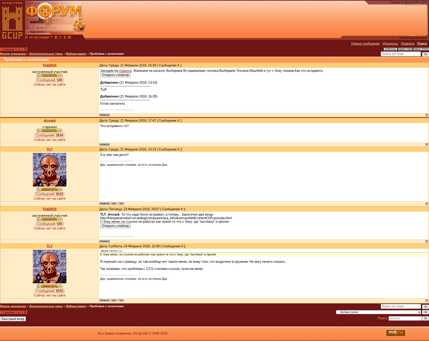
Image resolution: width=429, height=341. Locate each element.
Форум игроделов (13, 53)
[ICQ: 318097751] (121, 203)
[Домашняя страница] (114, 203)
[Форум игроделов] (26, 38)
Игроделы (390, 43)
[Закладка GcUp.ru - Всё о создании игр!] (60, 38)
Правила (407, 43)
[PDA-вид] (65, 38)
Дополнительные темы (46, 53)
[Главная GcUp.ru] (12, 38)
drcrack (50, 120)
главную (125, 70)
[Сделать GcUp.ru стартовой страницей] (56, 38)
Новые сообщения (365, 43)
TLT (50, 149)
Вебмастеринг (76, 53)
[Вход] (51, 38)
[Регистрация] (39, 38)
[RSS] (69, 38)
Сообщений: (49, 80)
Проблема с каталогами (107, 53)
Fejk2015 (50, 65)
